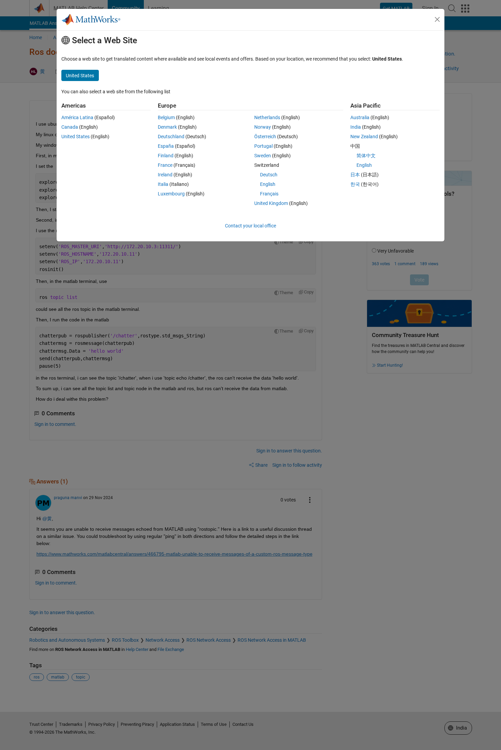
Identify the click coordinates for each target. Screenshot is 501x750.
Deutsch (268, 174)
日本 (355, 174)
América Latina (77, 117)
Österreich (265, 136)
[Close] (437, 19)
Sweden (262, 155)
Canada (69, 127)
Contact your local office (250, 225)
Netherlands (267, 117)
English (267, 184)
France (165, 165)
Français (269, 193)
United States (75, 136)
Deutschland (171, 136)
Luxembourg (171, 193)
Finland (165, 155)
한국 (355, 184)
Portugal (263, 146)
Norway (262, 127)
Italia (163, 184)
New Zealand (364, 136)
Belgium (166, 117)
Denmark (167, 127)
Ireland (165, 174)
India (355, 127)
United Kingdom (271, 203)
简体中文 (366, 155)
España (166, 146)
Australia (359, 117)
